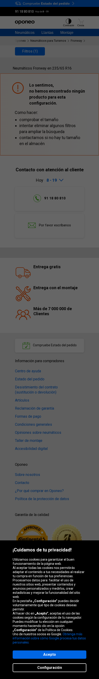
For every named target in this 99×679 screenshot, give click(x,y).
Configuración (49, 667)
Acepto (49, 654)
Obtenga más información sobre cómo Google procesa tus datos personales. (49, 638)
